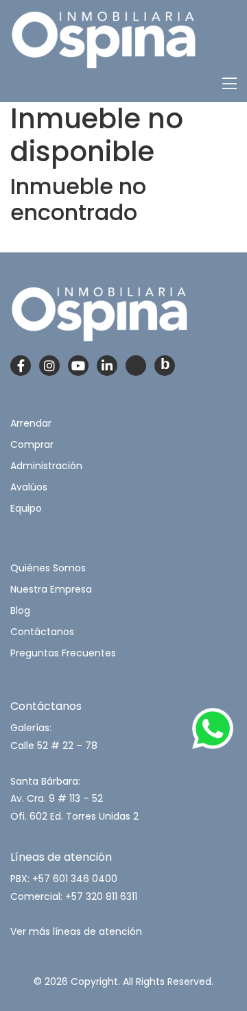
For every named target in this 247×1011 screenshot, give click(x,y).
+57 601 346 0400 (74, 878)
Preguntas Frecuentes (63, 653)
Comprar (32, 444)
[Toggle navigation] (229, 84)
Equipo (26, 508)
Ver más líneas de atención (76, 931)
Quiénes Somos (48, 568)
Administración (46, 466)
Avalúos (28, 487)
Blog (20, 610)
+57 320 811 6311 (101, 896)
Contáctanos (42, 632)
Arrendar (30, 423)
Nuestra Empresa (51, 589)
